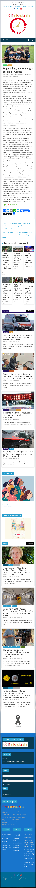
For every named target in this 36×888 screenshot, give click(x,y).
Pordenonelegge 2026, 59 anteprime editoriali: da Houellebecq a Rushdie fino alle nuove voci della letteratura (16, 694)
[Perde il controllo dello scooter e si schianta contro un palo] (29, 247)
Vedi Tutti (30, 310)
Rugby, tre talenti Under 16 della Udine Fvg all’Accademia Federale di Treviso (17, 291)
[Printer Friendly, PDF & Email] (10, 204)
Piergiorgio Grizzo (19, 74)
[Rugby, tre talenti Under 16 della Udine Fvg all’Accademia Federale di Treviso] (18, 278)
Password (5, 779)
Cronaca (6, 332)
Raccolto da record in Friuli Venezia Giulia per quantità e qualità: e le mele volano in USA (16, 225)
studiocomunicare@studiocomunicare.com (29, 864)
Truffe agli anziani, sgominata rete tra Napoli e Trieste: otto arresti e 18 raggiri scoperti (18, 453)
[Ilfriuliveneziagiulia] (3, 40)
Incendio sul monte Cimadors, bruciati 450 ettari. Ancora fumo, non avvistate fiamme (6, 292)
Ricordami (7, 784)
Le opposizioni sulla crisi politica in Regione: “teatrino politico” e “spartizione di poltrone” (29, 292)
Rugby (10, 76)
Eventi (10, 565)
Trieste (11, 448)
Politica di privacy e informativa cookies (13, 761)
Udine (9, 65)
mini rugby (5, 76)
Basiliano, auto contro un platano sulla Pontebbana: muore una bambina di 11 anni (17, 337)
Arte (5, 606)
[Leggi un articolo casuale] (32, 40)
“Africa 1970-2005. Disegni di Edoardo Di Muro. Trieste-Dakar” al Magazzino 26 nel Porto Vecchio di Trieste (18, 612)
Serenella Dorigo (18, 617)
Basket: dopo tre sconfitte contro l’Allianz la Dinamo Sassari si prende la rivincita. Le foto (6, 261)
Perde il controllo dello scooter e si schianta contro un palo (29, 258)
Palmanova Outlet (6, 834)
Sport (5, 65)
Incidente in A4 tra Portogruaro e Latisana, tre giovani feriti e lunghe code (17, 414)
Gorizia (11, 371)
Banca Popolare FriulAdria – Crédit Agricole (6, 847)
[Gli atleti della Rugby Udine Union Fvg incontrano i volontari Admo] (18, 247)
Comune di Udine (17, 843)
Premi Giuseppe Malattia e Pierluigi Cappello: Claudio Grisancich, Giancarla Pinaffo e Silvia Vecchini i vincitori (16, 571)
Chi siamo (5, 758)
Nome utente (6, 774)
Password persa (7, 794)
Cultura (5, 565)
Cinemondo (6, 647)
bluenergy (28, 74)
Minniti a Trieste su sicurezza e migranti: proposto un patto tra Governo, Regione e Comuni (17, 234)
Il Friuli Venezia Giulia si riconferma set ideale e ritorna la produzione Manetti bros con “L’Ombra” (17, 653)
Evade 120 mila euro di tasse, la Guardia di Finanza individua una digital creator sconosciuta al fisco (18, 376)
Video (22, 647)
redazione (16, 341)
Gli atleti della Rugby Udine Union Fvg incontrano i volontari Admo (17, 258)
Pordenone (12, 410)
